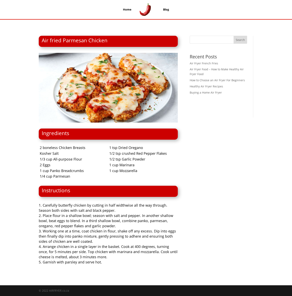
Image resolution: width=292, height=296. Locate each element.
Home (127, 9)
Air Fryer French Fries (204, 63)
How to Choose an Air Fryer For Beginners (217, 80)
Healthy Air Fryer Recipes (206, 86)
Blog (166, 9)
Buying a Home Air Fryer (206, 92)
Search (240, 40)
